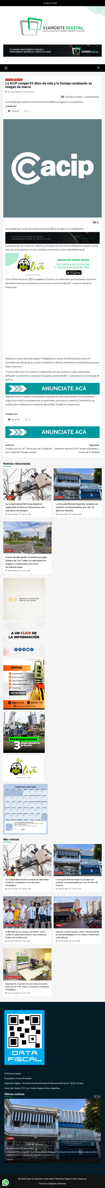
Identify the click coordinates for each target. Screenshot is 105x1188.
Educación (10, 977)
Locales (9, 80)
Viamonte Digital (14, 92)
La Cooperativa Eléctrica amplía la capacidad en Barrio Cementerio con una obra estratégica (25, 507)
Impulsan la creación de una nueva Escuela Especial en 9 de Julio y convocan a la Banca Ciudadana (27, 987)
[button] (6, 67)
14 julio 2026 (25, 571)
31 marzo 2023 (28, 92)
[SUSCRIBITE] (52, 237)
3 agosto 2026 (26, 514)
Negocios (18, 80)
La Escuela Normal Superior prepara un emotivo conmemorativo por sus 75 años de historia (77, 507)
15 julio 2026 (25, 941)
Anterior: (28, 448)
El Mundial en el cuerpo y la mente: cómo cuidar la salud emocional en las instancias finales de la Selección (26, 935)
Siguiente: (77, 448)
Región (59, 925)
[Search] (98, 67)
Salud (17, 925)
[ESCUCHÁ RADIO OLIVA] (52, 264)
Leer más (9, 1159)
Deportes (9, 925)
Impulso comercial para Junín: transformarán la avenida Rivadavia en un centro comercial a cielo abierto (78, 935)
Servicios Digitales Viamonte (52, 1183)
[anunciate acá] (52, 388)
